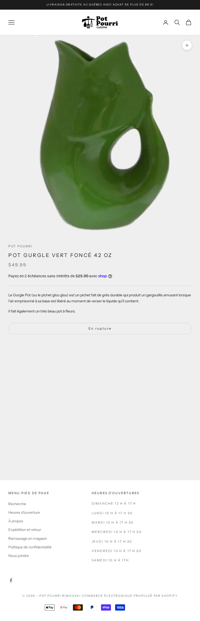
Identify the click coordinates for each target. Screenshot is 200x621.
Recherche (17, 503)
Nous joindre (18, 555)
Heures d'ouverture (24, 512)
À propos (15, 521)
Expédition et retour (24, 529)
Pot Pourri (20, 246)
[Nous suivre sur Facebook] (11, 580)
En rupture (100, 328)
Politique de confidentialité (30, 547)
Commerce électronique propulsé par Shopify (130, 596)
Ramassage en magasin (27, 538)
